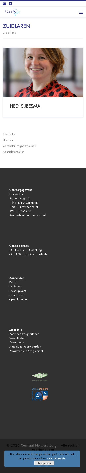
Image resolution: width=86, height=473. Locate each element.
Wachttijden (17, 338)
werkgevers (18, 291)
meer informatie (56, 458)
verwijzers (18, 295)
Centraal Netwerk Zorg (39, 445)
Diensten (8, 140)
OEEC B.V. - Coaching (26, 250)
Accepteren (44, 463)
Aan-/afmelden (19, 215)
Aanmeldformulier (13, 152)
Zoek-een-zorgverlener (24, 334)
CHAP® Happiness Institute (29, 254)
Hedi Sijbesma (25, 106)
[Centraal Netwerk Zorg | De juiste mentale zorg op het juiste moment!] (12, 12)
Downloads (16, 342)
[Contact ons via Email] (4, 4)
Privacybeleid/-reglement (26, 351)
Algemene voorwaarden (25, 346)
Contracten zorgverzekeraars (19, 146)
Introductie (9, 134)
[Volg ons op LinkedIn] (10, 4)
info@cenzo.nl (28, 207)
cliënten (16, 286)
